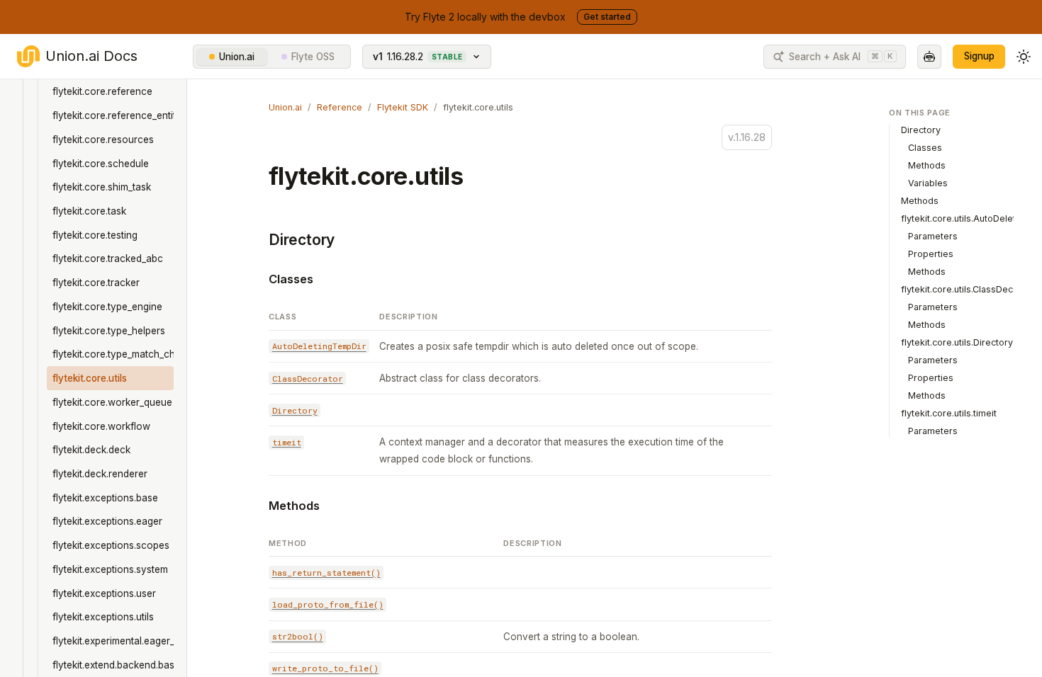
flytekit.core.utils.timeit (949, 413)
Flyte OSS (313, 56)
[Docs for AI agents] (929, 57)
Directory (302, 240)
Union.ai (236, 56)
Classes (291, 279)
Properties (930, 254)
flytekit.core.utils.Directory (957, 342)
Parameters (933, 236)
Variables (928, 183)
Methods (294, 506)
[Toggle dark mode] (1023, 57)
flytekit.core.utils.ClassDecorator (970, 289)
